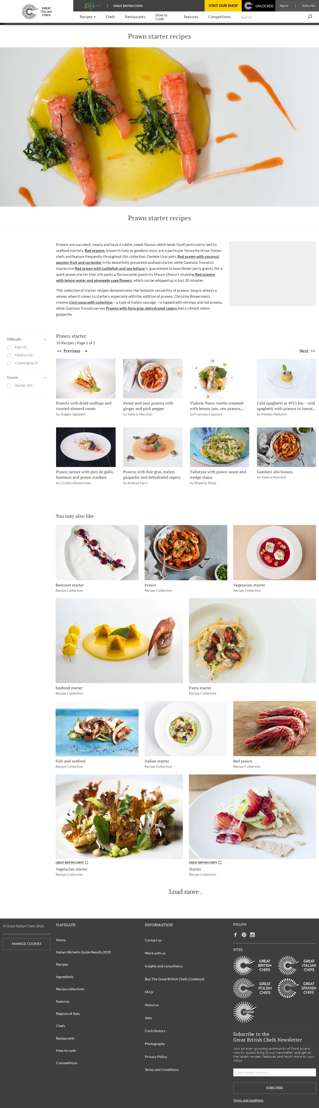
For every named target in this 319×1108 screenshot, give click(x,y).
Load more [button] (184, 891)
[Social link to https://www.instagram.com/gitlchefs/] (252, 935)
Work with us (155, 953)
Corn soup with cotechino (91, 302)
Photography (155, 1044)
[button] (88, 17)
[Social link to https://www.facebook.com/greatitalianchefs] (235, 935)
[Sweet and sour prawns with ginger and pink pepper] (152, 378)
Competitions (66, 1063)
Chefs (60, 1026)
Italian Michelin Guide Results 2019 (83, 952)
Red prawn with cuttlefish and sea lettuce (110, 268)
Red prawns (95, 250)
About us (152, 1005)
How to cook (66, 1050)
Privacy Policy (156, 1056)
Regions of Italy (68, 1013)
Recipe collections (70, 989)
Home (61, 940)
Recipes (62, 964)
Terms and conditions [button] (248, 1100)
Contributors (155, 1031)
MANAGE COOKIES (26, 944)
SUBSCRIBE (274, 1088)
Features (62, 1001)
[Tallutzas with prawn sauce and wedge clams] (219, 447)
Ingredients (65, 977)
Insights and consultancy (164, 966)
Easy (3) (21, 347)
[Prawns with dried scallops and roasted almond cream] (85, 378)
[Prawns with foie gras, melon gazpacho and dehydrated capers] (152, 447)
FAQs (149, 992)
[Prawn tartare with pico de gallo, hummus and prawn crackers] (85, 447)
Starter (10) (23, 385)
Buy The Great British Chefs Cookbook (174, 979)
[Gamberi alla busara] (286, 447)
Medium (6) (24, 355)
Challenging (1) (26, 363)
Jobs (148, 1018)
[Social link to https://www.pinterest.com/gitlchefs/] (244, 935)
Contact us (153, 940)
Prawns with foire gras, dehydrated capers (141, 308)
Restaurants (65, 1038)
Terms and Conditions (161, 1069)
